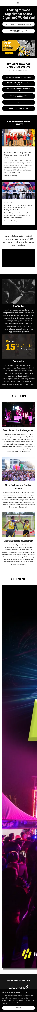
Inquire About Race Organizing (18, 24)
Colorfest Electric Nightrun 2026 (18, 89)
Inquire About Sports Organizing (18, 31)
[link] (18, 154)
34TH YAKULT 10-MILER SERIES (18, 102)
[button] (18, 3)
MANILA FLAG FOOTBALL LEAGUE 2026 (18, 83)
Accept (18, 1008)
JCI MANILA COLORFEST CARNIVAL (18, 77)
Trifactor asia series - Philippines (18, 95)
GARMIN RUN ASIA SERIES (18, 108)
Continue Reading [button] (10, 176)
